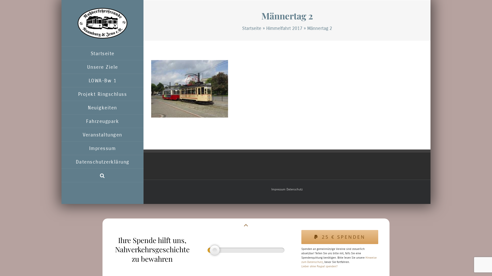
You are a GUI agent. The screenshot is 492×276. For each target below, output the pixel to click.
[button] (102, 175)
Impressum (278, 189)
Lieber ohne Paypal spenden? (319, 266)
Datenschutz (294, 189)
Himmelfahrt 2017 (284, 28)
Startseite (251, 28)
